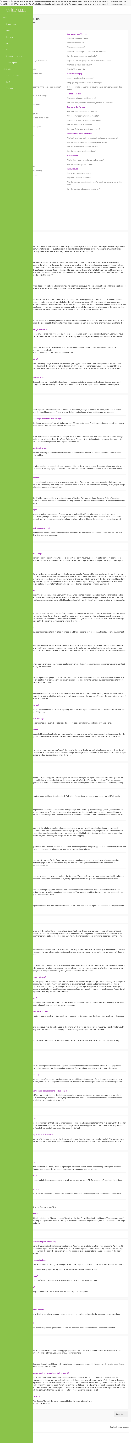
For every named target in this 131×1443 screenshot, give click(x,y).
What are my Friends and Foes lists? (81, 98)
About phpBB (62, 1353)
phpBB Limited (74, 1350)
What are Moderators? (76, 43)
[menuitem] (125, 19)
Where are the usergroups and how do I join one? (86, 52)
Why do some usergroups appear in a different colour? (89, 60)
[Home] (17, 10)
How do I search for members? (79, 125)
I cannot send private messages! (80, 78)
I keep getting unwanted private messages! (84, 83)
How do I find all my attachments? (80, 164)
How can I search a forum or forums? (82, 112)
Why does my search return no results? (83, 116)
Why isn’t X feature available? (79, 178)
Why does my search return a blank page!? (84, 120)
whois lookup (64, 1380)
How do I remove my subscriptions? (81, 151)
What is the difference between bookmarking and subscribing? (92, 138)
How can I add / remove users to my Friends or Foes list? (90, 103)
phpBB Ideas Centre (116, 1364)
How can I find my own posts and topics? (83, 129)
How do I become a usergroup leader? (82, 56)
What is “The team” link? (76, 69)
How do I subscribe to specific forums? (83, 147)
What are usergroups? (76, 47)
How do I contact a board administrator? (83, 189)
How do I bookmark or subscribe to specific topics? (87, 142)
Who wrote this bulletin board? (79, 173)
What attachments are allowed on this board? (85, 160)
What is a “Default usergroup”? (79, 65)
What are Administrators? (77, 38)
